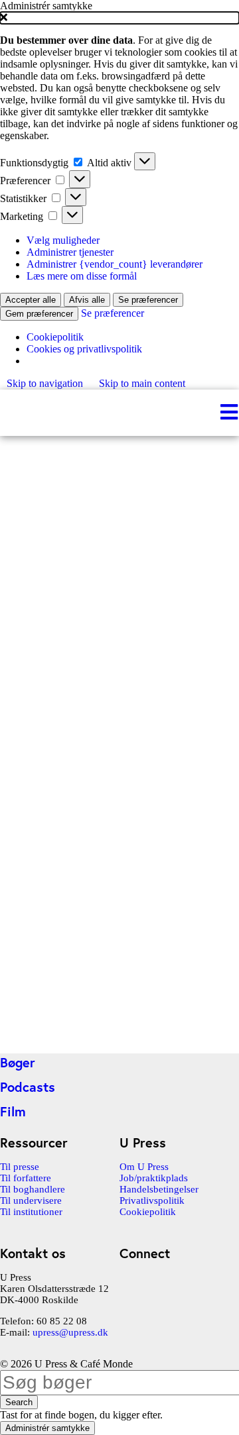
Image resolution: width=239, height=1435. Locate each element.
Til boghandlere (32, 1189)
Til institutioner (31, 1211)
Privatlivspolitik (152, 1200)
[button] (119, 18)
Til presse (19, 1166)
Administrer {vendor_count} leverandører (114, 264)
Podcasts (27, 1087)
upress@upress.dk (70, 1332)
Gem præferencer (39, 314)
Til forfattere (25, 1178)
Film (13, 1111)
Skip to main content (142, 383)
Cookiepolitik (55, 337)
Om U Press (144, 1166)
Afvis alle (87, 300)
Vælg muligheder (63, 240)
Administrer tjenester (70, 252)
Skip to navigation (46, 383)
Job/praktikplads (154, 1178)
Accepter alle (30, 300)
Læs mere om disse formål (82, 276)
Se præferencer (148, 300)
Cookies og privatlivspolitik (84, 348)
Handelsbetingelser (159, 1189)
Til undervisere (31, 1200)
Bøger (17, 1062)
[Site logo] (1, 412)
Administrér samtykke (47, 1428)
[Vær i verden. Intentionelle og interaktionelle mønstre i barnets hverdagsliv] (99, 1040)
